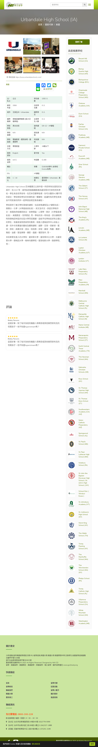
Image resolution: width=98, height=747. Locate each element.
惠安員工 (9, 697)
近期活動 (54, 686)
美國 (58, 24)
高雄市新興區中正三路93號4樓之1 (27, 729)
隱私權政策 (36, 744)
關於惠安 (54, 694)
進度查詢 (54, 697)
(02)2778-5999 (44, 722)
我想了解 (78, 42)
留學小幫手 (55, 690)
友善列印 (48, 89)
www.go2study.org (70, 665)
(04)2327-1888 (46, 725)
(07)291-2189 (45, 729)
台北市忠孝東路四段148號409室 (26, 722)
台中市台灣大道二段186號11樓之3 (27, 725)
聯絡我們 (9, 690)
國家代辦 (49, 24)
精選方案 (9, 694)
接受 (92, 744)
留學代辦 (54, 683)
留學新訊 (9, 686)
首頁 (40, 24)
